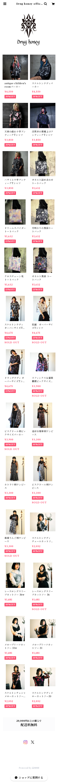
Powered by (25, 768)
